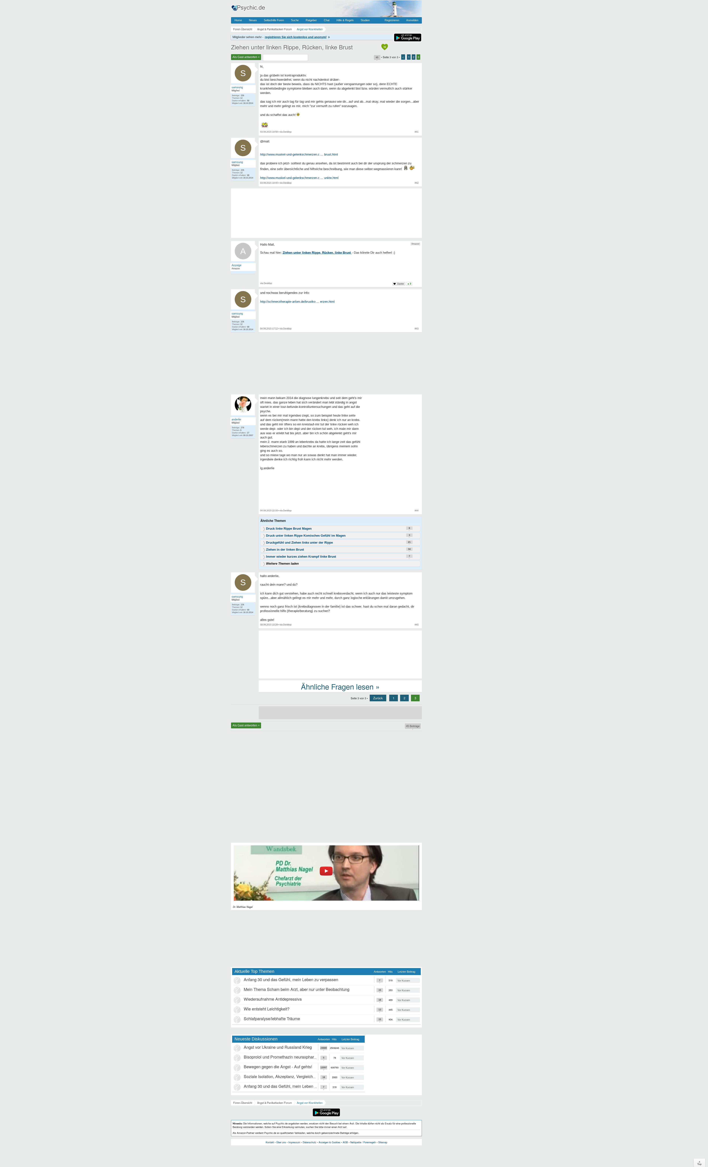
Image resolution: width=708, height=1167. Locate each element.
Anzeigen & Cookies (329, 1142)
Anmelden (412, 20)
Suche (295, 20)
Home (238, 20)
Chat (326, 20)
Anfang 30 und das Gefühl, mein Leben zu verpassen (291, 979)
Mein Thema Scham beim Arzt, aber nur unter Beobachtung (296, 989)
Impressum (294, 1142)
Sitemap (382, 1142)
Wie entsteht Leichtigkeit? (266, 1009)
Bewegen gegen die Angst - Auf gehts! (278, 1066)
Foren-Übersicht (242, 1103)
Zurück (378, 698)
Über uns (281, 1142)
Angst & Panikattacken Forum (274, 1103)
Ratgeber (311, 20)
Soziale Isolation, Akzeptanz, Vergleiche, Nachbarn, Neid (294, 1076)
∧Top (699, 1163)
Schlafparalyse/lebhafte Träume (272, 1018)
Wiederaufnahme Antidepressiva (273, 999)
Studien (365, 20)
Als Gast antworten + (246, 57)
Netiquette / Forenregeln (363, 1142)
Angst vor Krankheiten (310, 1103)
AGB (345, 1142)
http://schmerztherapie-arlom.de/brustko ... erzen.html (297, 301)
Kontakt (270, 1142)
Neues (253, 20)
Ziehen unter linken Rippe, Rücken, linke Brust (292, 47)
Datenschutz (309, 1142)
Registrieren (392, 20)
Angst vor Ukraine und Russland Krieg (278, 1047)
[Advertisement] (340, 654)
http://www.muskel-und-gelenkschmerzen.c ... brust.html (299, 154)
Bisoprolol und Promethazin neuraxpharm (280, 1057)
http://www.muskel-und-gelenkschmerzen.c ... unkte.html (299, 178)
